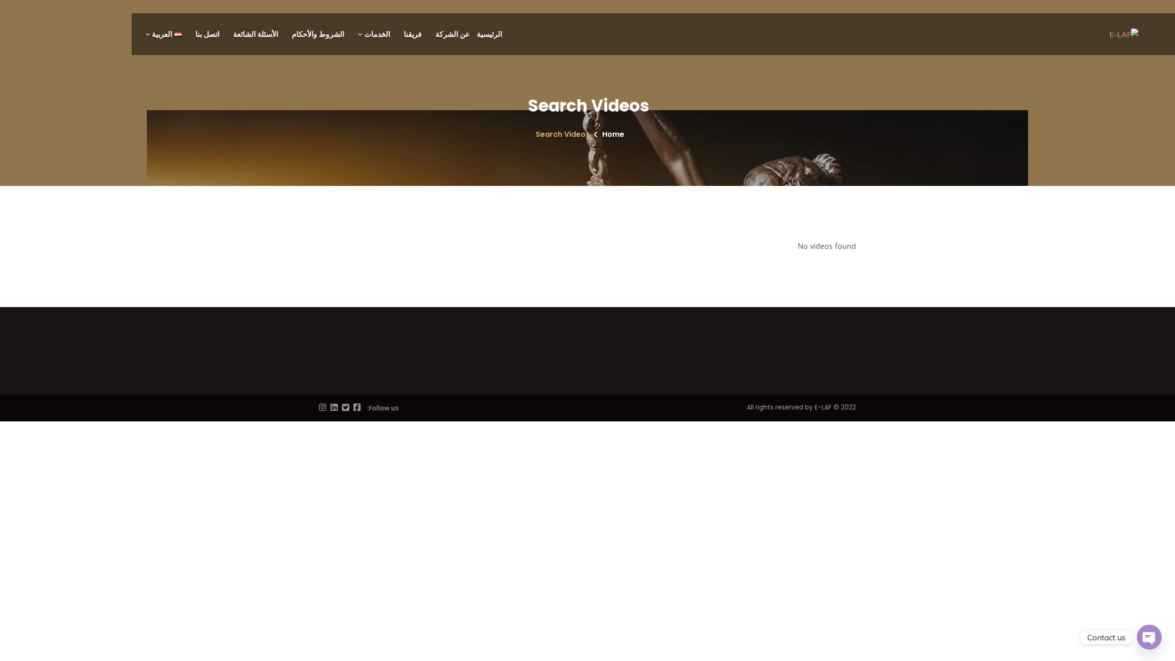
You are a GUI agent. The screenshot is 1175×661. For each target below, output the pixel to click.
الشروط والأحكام (318, 34)
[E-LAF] (1123, 34)
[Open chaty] (1149, 637)
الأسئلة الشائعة (255, 34)
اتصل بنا (207, 34)
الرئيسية (489, 34)
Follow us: (382, 407)
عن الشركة (453, 34)
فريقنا (413, 34)
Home (613, 134)
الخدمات (377, 34)
